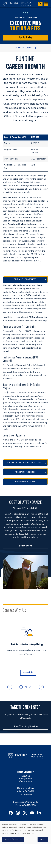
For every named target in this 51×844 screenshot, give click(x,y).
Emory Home (25, 779)
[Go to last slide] (9, 687)
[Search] (40, 4)
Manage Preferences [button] (12, 839)
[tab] (21, 687)
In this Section (23, 48)
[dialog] (25, 833)
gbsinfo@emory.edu (28, 802)
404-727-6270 (29, 805)
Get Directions (25, 795)
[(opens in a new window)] (10, 813)
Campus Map (25, 781)
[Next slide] (41, 687)
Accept (43, 839)
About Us (25, 776)
